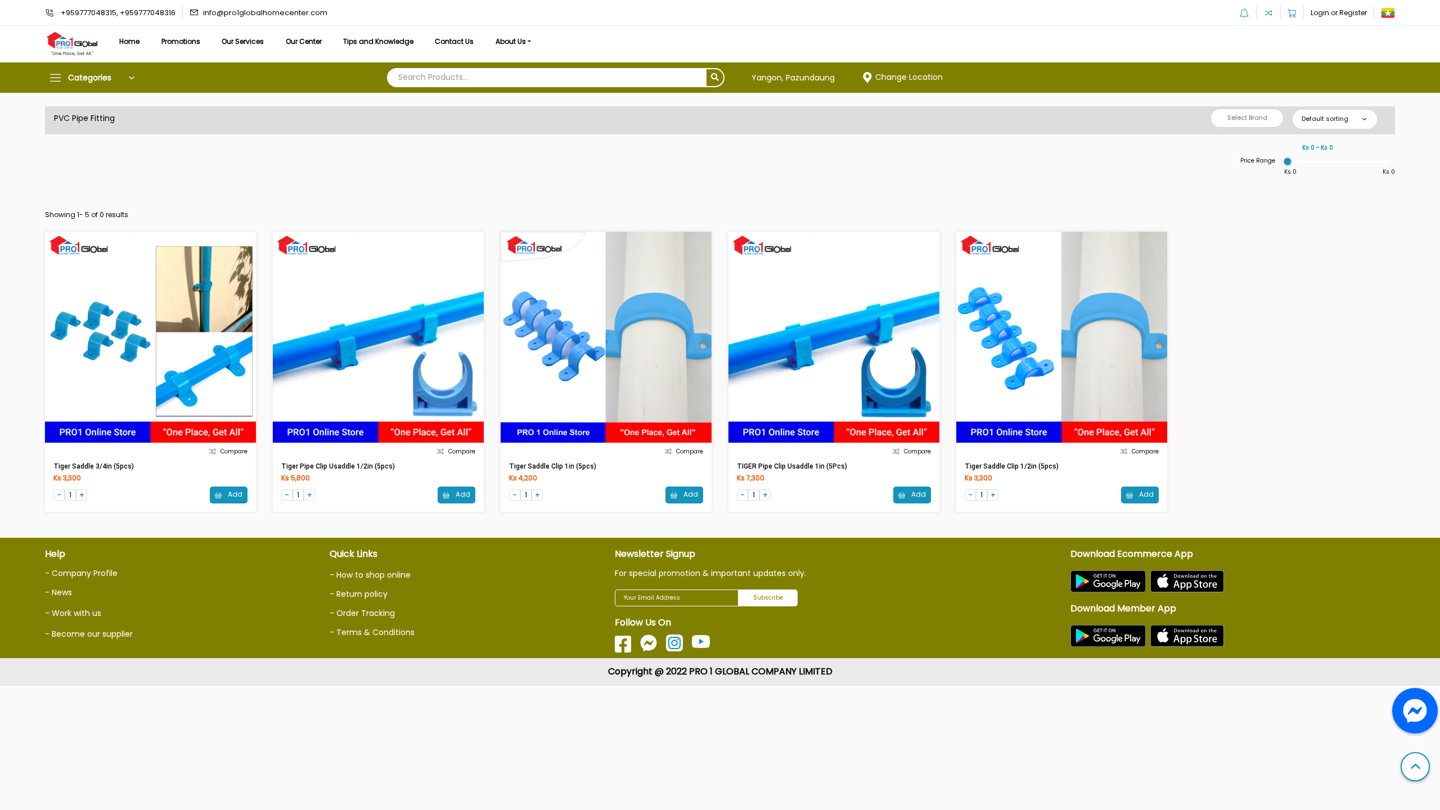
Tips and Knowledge (378, 41)
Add (234, 494)
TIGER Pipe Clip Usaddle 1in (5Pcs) (792, 466)
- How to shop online (370, 574)
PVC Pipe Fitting (84, 118)
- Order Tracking (362, 613)
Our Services (243, 41)
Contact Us (454, 41)
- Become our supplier (89, 634)
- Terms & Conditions (372, 632)
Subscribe (768, 597)
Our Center (304, 41)
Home (129, 41)
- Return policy (359, 594)
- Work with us (73, 613)
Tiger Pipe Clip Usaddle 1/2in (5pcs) (338, 466)
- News (58, 592)
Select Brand (1247, 117)
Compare (234, 451)
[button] (1415, 768)
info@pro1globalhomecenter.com (265, 12)
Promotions (180, 41)
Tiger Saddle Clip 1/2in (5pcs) (1012, 466)
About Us (511, 41)
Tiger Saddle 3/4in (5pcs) (93, 466)
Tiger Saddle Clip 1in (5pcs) (552, 466)
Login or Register (1339, 12)
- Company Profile (81, 573)
